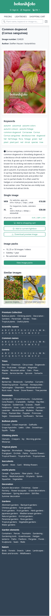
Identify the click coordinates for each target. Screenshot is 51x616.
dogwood (41, 135)
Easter (35, 487)
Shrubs (26, 318)
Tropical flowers (9, 456)
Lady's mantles (27, 407)
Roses (16, 390)
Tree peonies (41, 390)
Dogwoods (40, 364)
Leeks (21, 427)
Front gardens (8, 510)
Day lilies (40, 402)
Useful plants (23, 321)
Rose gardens (26, 519)
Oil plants (30, 476)
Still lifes (35, 493)
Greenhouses (25, 536)
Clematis (6, 439)
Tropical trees (39, 456)
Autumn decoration (10, 487)
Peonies (39, 410)
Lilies (28, 427)
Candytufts (7, 399)
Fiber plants (27, 473)
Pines (36, 370)
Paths (13, 539)
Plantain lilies (15, 413)
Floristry (5, 490)
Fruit (37, 473)
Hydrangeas (7, 387)
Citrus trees (28, 364)
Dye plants (15, 473)
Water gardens (8, 524)
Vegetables (18, 479)
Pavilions (22, 539)
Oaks (29, 370)
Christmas (26, 487)
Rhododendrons (33, 387)
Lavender (6, 410)
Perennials (16, 318)
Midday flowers (30, 464)
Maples (5, 370)
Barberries (6, 382)
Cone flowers (8, 402)
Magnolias (32, 367)
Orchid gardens (26, 516)
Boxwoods (18, 382)
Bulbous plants (8, 316)
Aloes (12, 464)
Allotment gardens (10, 505)
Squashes (6, 479)
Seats (16, 542)
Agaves (5, 464)
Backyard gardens (29, 505)
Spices (39, 476)
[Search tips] (46, 21)
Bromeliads (17, 450)
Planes (5, 373)
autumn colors (29, 125)
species (34, 142)
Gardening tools (9, 536)
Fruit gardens (23, 510)
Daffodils (33, 424)
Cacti (19, 464)
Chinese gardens (9, 507)
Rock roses (7, 390)
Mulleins (30, 410)
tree (41, 142)
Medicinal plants (16, 476)
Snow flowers (27, 390)
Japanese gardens (10, 513)
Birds (4, 550)
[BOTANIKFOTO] (24, 4)
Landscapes (38, 550)
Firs (3, 367)
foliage (27, 139)
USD (43, 218)
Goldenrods (18, 404)
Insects (20, 550)
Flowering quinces (10, 384)
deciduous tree (28, 135)
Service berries (16, 373)
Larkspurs (40, 407)
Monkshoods (18, 410)
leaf (40, 139)
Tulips (12, 430)
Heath (37, 404)
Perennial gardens (10, 519)
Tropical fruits (24, 456)
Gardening (37, 533)
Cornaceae (27, 132)
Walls (22, 542)
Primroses (36, 413)
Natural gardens (9, 516)
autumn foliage (26, 129)
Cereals (5, 473)
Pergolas (32, 539)
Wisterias (6, 442)
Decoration (38, 316)
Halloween (6, 493)
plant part (14, 142)
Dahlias (31, 402)
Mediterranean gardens (30, 513)
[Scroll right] (41, 290)
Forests (12, 550)
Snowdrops (37, 427)
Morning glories (33, 439)
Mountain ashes (17, 370)
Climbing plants (24, 316)
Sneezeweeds (15, 416)
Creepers (16, 439)
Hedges (36, 536)
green (34, 139)
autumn (7, 125)
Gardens (6, 318)
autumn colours (11, 129)
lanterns (5, 539)
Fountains (26, 533)
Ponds (41, 539)
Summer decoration (11, 496)
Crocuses (6, 424)
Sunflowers (28, 416)
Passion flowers (37, 453)
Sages (4, 416)
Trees (34, 318)
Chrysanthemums (22, 399)
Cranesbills (21, 402)
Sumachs (38, 373)
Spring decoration (21, 493)
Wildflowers (25, 553)
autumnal (16, 125)
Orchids (17, 453)
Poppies (26, 413)
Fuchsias (24, 384)
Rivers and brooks (10, 553)
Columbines (37, 399)
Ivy (23, 439)
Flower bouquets (18, 490)
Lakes (28, 550)
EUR (33, 218)
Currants (39, 382)
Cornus (36, 132)
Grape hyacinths (9, 427)
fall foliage (12, 139)
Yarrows (39, 416)
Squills (5, 430)
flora (21, 139)
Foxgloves (6, 404)
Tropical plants (8, 321)
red (21, 142)
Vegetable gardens (27, 522)
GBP (38, 218)
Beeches (5, 364)
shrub (27, 142)
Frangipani (7, 453)
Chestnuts (16, 364)
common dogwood (12, 132)
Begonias (6, 450)
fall (5, 139)
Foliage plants (30, 450)
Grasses (29, 404)
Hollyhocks (7, 407)
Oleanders (19, 387)
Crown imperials (19, 424)
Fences (17, 533)
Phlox (4, 413)
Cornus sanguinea (12, 135)
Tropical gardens (9, 522)
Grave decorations (36, 490)
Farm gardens (25, 507)
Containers (7, 533)
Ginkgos (22, 367)
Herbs (4, 476)
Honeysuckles (36, 384)
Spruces (28, 373)
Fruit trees (11, 367)
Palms (25, 453)
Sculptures (7, 542)
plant (6, 142)
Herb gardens (37, 510)
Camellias (29, 382)
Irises (16, 407)
